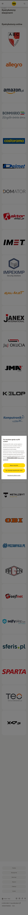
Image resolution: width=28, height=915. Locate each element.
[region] (14, 457)
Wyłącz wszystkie (14, 465)
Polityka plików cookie (12, 458)
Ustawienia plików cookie (14, 475)
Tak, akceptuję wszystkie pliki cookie (14, 470)
